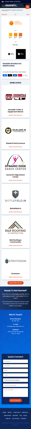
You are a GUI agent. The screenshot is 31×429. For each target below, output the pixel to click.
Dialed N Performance (15, 143)
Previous (4, 14)
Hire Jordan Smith (9, 5)
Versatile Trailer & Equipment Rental (15, 111)
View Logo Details (15, 115)
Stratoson (15, 274)
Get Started (15, 400)
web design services (8, 296)
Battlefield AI (15, 209)
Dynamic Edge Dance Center (15, 176)
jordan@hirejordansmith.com (15, 326)
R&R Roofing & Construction (15, 241)
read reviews (19, 296)
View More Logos (15, 283)
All (15, 14)
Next (28, 14)
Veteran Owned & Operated (12, 1)
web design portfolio (18, 294)
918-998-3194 (15, 321)
